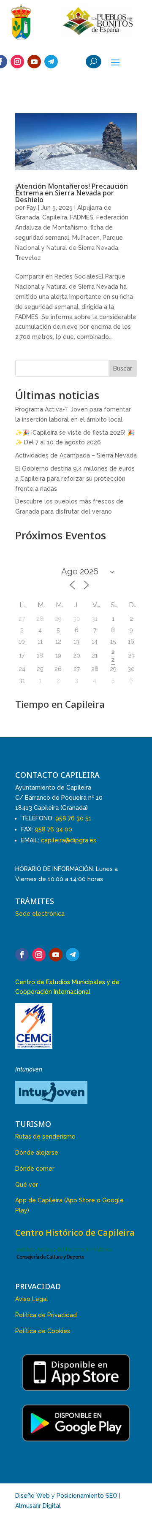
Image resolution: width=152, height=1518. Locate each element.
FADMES (81, 217)
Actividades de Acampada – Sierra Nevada (76, 455)
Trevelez (28, 257)
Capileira (54, 217)
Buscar (122, 368)
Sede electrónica (40, 913)
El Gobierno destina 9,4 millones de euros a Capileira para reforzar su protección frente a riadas (75, 478)
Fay (31, 207)
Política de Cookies (42, 1331)
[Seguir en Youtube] (34, 61)
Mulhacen (86, 237)
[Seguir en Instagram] (17, 61)
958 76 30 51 (73, 818)
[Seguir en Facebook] (22, 954)
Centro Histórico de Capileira (75, 1232)
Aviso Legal (31, 1299)
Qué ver (26, 1184)
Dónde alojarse (36, 1152)
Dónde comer (34, 1168)
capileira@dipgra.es (68, 840)
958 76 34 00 (53, 829)
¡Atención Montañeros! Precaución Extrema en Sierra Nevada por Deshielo (71, 192)
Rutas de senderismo (45, 1136)
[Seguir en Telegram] (51, 61)
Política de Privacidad (46, 1315)
